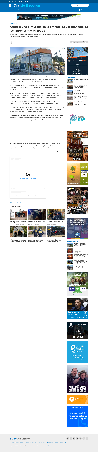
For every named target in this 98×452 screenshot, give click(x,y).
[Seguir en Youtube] (77, 438)
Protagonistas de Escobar (52, 442)
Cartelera (28, 9)
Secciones (42, 9)
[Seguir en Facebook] (71, 438)
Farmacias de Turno (23, 1)
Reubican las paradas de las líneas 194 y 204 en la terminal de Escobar (80, 86)
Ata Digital (46, 445)
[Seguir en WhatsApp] (80, 438)
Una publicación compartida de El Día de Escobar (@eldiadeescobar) (28, 195)
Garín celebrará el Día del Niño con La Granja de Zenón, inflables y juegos (81, 250)
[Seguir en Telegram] (83, 438)
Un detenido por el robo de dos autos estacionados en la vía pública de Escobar (36, 223)
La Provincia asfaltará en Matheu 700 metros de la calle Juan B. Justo (80, 244)
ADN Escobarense (42, 442)
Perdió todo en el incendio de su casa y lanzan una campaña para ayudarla (81, 255)
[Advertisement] (37, 132)
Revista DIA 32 (63, 442)
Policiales (13, 23)
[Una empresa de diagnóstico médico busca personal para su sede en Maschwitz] (70, 81)
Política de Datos (33, 442)
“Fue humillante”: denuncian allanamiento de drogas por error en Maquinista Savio (18, 223)
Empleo (22, 9)
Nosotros (11, 1)
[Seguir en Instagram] (74, 438)
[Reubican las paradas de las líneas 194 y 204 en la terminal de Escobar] (70, 87)
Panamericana (35, 9)
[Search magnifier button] (87, 5)
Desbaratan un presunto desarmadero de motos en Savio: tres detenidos (54, 240)
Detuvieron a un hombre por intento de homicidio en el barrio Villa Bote (55, 223)
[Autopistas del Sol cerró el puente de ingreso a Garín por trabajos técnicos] (70, 92)
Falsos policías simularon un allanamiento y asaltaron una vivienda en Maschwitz (36, 240)
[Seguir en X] (67, 438)
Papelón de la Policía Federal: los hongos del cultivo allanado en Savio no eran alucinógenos (18, 240)
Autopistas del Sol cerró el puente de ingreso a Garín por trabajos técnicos (80, 92)
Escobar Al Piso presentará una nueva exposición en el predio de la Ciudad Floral (80, 261)
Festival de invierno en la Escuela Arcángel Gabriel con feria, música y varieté (81, 266)
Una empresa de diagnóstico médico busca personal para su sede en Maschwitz (81, 81)
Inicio (10, 9)
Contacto (16, 1)
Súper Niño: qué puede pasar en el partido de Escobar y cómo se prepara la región (81, 97)
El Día (25, 5)
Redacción (17, 42)
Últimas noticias (16, 9)
